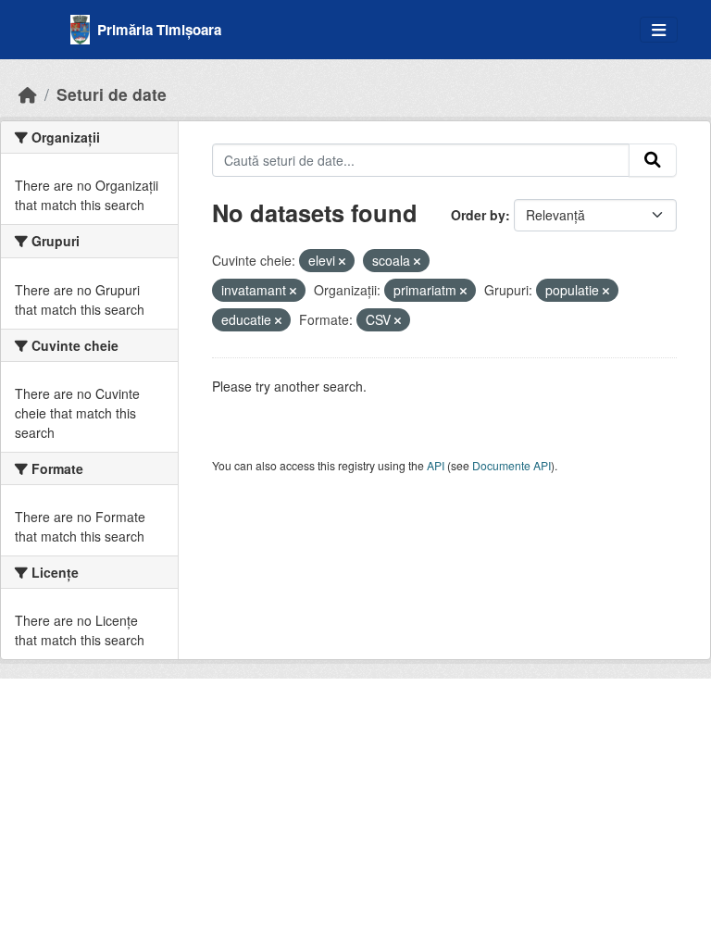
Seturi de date (111, 94)
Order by (478, 215)
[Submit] (653, 160)
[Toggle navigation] (659, 30)
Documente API (511, 465)
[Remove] (342, 261)
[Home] (28, 94)
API (435, 465)
